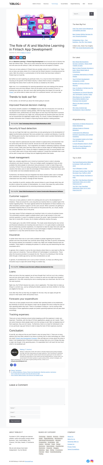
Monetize (58, 440)
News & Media (50, 446)
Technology (55, 3)
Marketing (41, 450)
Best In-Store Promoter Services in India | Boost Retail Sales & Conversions (83, 70)
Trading (41, 454)
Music (47, 452)
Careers (41, 444)
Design (58, 444)
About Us (70, 436)
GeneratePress (29, 461)
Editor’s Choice (37, 3)
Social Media (64, 3)
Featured (49, 436)
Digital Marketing (75, 3)
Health (41, 438)
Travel (53, 444)
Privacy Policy (72, 447)
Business (46, 3)
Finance (13, 370)
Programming (42, 442)
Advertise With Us (73, 441)
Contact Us (71, 444)
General (90, 3)
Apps (47, 450)
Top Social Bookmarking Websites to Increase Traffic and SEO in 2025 (83, 164)
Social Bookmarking (55, 452)
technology (53, 372)
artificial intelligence (17, 372)
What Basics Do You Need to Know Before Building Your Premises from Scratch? (81, 99)
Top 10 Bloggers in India (80, 168)
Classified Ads (59, 446)
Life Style (47, 444)
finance (25, 372)
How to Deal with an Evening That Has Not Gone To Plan (25, 373)
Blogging (56, 448)
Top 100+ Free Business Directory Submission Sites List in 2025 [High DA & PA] (83, 182)
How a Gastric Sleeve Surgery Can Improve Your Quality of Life (27, 375)
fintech (11, 92)
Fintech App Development (33, 372)
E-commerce (59, 450)
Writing (52, 450)
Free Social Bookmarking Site (84, 48)
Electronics (42, 446)
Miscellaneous (58, 438)
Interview (41, 452)
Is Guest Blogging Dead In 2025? (82, 143)
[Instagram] (15, 365)
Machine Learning (45, 372)
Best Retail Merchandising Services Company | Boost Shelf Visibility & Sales (82, 63)
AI (11, 372)
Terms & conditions (73, 449)
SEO (84, 3)
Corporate (49, 448)
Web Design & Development (46, 440)
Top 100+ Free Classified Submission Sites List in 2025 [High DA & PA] (81, 188)
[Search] (91, 14)
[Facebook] (11, 365)
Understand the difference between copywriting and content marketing (83, 134)
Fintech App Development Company (26, 338)
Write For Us (71, 439)
